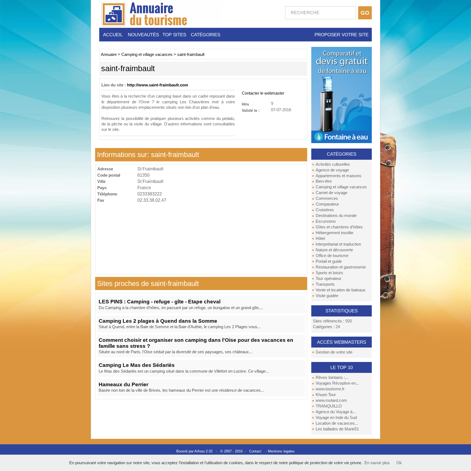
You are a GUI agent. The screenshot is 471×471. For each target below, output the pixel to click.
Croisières (325, 210)
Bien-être (324, 181)
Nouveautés (143, 34)
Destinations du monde (336, 215)
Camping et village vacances (341, 187)
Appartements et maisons (338, 176)
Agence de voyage (332, 170)
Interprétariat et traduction (338, 244)
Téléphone (107, 194)
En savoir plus (377, 463)
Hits (245, 104)
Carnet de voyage (331, 193)
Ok (399, 463)
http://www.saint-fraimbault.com (157, 85)
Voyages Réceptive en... (337, 383)
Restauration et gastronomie (341, 267)
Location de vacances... (337, 423)
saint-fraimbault (190, 54)
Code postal (108, 175)
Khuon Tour (326, 394)
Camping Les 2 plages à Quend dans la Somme (158, 321)
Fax (100, 200)
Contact (255, 451)
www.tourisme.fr (330, 389)
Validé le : (251, 110)
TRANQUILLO (329, 406)
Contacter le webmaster (263, 93)
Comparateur (327, 204)
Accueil (113, 34)
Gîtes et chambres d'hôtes (339, 227)
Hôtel (320, 238)
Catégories (205, 34)
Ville (101, 181)
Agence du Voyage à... (336, 412)
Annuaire (109, 54)
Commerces (327, 198)
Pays (102, 188)
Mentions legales (281, 451)
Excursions (326, 221)
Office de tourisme (332, 255)
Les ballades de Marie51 (337, 429)
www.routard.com (331, 400)
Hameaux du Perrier (123, 384)
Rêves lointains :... (332, 377)
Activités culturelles (333, 164)
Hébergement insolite (334, 233)
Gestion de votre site (334, 352)
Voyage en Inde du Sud (336, 417)
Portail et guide (329, 261)
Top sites (174, 34)
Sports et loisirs (329, 273)
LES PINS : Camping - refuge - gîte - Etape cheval (160, 301)
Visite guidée (327, 296)
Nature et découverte (334, 250)
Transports (325, 284)
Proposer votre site (342, 34)
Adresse (105, 169)
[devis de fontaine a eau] (341, 94)
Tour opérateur (328, 278)
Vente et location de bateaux (341, 290)
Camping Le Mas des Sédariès (137, 365)
